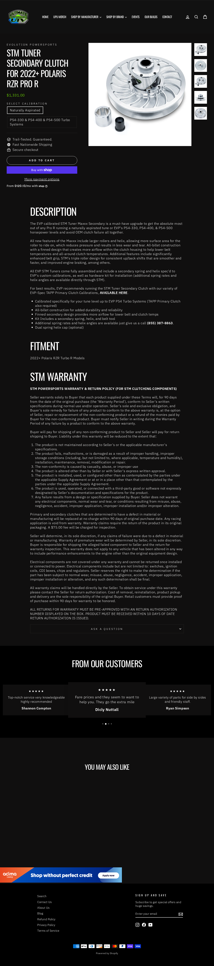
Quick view (30, 822)
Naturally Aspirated (25, 110)
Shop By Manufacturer (85, 17)
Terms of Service (48, 931)
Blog (40, 913)
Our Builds (151, 17)
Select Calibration (27, 103)
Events (135, 17)
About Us (43, 908)
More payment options (42, 179)
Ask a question (107, 629)
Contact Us (44, 902)
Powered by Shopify (107, 953)
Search (41, 896)
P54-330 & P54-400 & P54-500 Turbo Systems (40, 122)
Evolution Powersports (32, 44)
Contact (167, 17)
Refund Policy (46, 919)
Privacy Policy (46, 925)
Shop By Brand (115, 17)
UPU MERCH (59, 17)
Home (45, 17)
